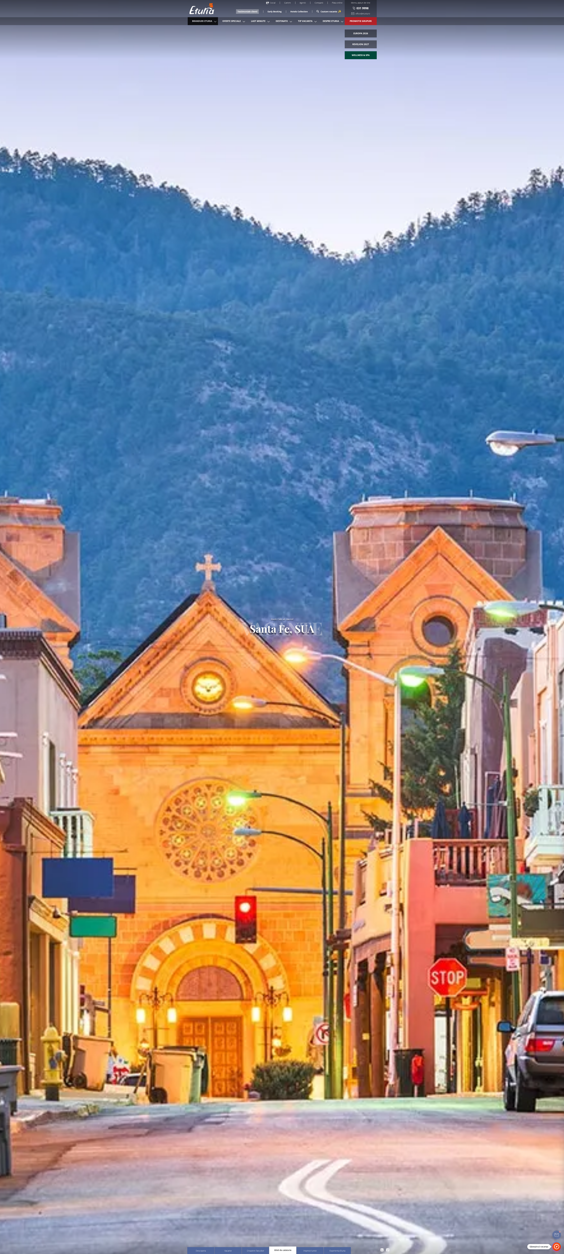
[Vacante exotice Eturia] (200, 8)
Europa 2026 (360, 33)
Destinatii (282, 21)
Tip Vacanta (305, 21)
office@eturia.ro (362, 13)
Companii (319, 2)
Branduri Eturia (202, 21)
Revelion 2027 (360, 44)
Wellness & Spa (361, 55)
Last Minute (258, 21)
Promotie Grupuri (361, 21)
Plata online (337, 2)
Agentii (303, 2)
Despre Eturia (331, 21)
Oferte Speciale (231, 21)
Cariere (287, 2)
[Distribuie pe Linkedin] (382, 1250)
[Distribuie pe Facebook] (387, 1250)
